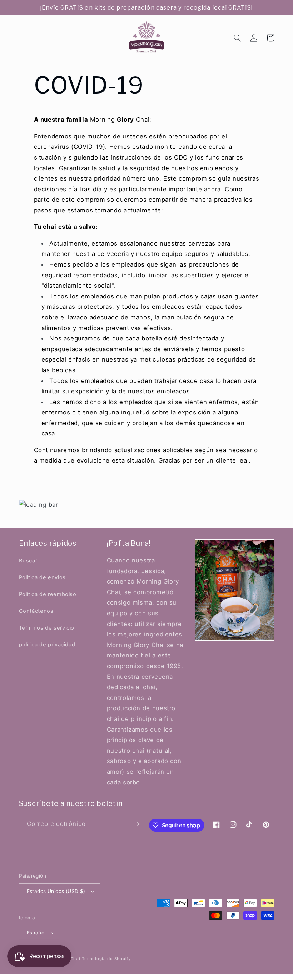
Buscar (28, 560)
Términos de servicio (47, 628)
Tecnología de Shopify (106, 958)
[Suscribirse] (136, 824)
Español (36, 932)
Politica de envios (42, 577)
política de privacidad (47, 644)
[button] (22, 38)
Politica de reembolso (47, 594)
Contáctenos (36, 611)
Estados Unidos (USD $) (56, 891)
